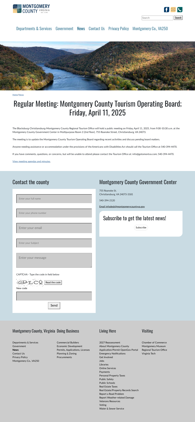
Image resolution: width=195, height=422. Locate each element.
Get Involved (106, 357)
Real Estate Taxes (108, 386)
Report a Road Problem (111, 394)
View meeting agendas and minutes (31, 161)
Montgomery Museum (154, 346)
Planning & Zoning (66, 353)
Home (15, 95)
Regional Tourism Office (154, 350)
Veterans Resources (109, 401)
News (81, 28)
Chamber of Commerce (154, 342)
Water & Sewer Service (111, 408)
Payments (104, 372)
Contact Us (97, 28)
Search (178, 17)
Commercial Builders (68, 342)
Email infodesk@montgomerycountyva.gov (122, 206)
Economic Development (69, 346)
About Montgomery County (114, 346)
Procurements (64, 357)
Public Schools (107, 383)
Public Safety (106, 379)
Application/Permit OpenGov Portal (118, 350)
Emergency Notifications (112, 353)
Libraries (103, 364)
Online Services (107, 368)
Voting (102, 405)
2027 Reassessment (109, 342)
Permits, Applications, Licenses (73, 350)
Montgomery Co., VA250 (150, 28)
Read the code (53, 282)
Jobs (101, 361)
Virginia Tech (149, 353)
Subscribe (141, 227)
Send (54, 305)
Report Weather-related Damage (116, 397)
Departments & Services (34, 28)
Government (64, 28)
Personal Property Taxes (112, 375)
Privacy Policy (118, 28)
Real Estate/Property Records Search (119, 390)
